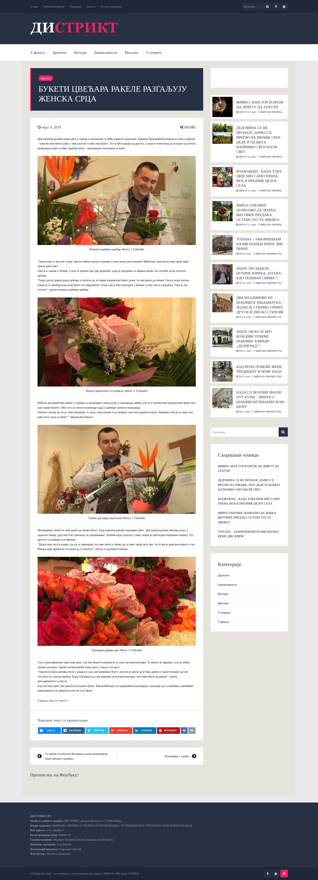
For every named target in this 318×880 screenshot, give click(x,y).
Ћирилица (75, 6)
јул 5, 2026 (244, 376)
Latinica (91, 6)
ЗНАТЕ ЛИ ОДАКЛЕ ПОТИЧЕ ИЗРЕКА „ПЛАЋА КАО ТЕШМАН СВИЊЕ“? (258, 273)
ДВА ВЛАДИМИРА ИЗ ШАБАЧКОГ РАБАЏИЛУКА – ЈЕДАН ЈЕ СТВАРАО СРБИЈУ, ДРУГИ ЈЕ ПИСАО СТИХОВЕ (260, 304)
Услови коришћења (111, 6)
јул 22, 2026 (244, 282)
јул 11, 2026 (244, 350)
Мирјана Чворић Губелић (276, 111)
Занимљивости (105, 52)
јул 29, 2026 (244, 253)
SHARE (189, 127)
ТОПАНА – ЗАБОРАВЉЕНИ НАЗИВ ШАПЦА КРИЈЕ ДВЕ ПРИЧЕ (259, 244)
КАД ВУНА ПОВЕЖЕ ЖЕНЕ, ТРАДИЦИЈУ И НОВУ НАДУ (259, 369)
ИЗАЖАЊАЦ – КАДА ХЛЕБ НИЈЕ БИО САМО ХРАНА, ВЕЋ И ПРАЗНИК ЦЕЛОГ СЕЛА (259, 178)
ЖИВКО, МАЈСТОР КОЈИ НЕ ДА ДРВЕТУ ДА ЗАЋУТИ (260, 104)
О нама (34, 6)
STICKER (133, 873)
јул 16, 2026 (244, 316)
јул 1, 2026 (244, 411)
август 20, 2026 (247, 156)
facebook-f (276, 6)
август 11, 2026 (247, 224)
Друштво (59, 52)
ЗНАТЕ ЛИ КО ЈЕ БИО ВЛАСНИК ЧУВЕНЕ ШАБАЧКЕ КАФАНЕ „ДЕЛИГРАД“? (254, 338)
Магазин (131, 52)
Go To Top (284, 873)
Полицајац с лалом (176, 756)
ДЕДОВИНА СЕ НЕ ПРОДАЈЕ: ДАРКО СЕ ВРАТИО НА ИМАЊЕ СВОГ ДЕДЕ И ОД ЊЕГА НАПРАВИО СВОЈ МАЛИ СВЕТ (258, 139)
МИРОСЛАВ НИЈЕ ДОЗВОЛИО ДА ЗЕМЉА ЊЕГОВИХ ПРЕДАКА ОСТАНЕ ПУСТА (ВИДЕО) (258, 212)
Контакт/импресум (54, 6)
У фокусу (37, 52)
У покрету (154, 52)
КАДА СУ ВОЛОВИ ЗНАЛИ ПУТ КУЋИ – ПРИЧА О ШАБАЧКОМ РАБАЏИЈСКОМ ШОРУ (260, 399)
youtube (284, 6)
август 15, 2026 (247, 190)
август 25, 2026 (247, 111)
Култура (80, 52)
